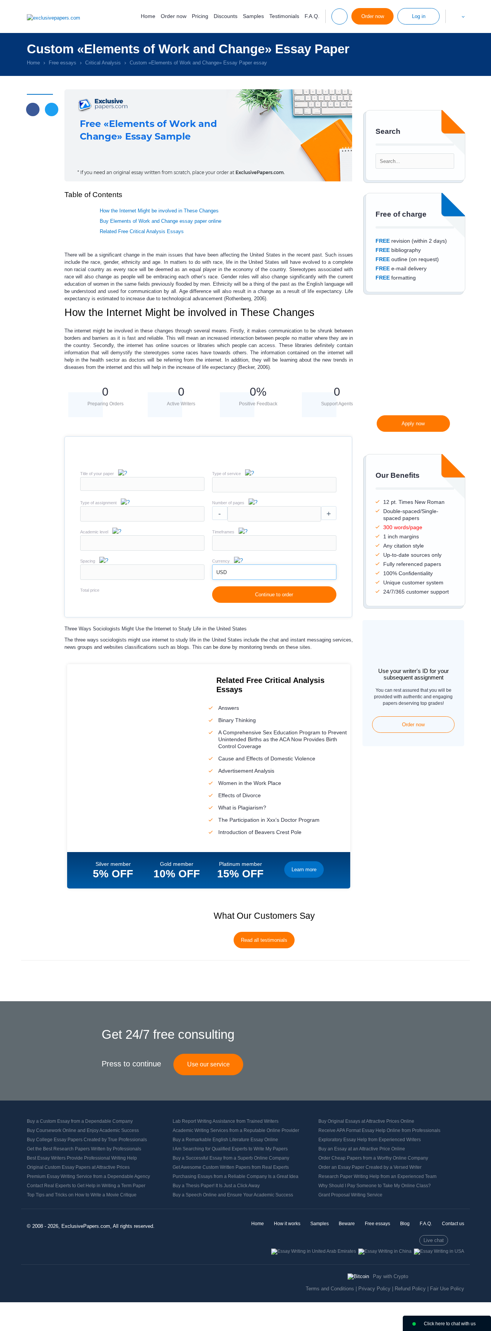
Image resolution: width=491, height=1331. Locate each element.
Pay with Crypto (390, 1276)
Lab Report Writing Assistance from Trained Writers (225, 1121)
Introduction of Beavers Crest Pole (260, 832)
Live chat (433, 1240)
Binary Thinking (237, 720)
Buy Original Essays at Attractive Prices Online (366, 1121)
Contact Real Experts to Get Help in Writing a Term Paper (86, 1185)
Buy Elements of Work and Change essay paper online (160, 221)
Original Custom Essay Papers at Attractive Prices (78, 1167)
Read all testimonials (264, 940)
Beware (347, 1223)
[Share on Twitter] (51, 109)
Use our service (208, 1064)
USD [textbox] (221, 572)
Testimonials (284, 16)
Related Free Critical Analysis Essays (142, 231)
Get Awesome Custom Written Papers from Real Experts (231, 1167)
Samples (253, 16)
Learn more (304, 869)
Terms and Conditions (330, 1289)
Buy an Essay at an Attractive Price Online (361, 1149)
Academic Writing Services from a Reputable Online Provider (236, 1130)
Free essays (377, 1223)
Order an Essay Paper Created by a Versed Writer (370, 1167)
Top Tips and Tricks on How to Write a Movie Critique (82, 1195)
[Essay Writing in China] (385, 1251)
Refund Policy (410, 1289)
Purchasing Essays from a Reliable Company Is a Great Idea (235, 1176)
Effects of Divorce (239, 795)
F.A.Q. (312, 16)
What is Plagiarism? (242, 808)
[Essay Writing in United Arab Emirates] (313, 1251)
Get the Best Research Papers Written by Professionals (84, 1149)
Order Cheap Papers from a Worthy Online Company (373, 1158)
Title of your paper (97, 473)
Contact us (453, 1223)
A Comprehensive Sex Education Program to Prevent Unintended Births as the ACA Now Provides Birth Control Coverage (282, 739)
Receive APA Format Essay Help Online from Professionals (379, 1130)
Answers (228, 708)
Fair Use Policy (447, 1289)
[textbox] (274, 484)
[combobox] (274, 491)
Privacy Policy (374, 1289)
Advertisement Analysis (246, 771)
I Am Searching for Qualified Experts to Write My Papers (230, 1149)
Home (148, 16)
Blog (405, 1223)
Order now (173, 16)
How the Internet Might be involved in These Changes (159, 211)
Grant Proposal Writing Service (350, 1195)
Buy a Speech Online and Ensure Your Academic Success (233, 1195)
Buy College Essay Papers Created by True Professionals (87, 1139)
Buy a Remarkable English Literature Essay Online (225, 1139)
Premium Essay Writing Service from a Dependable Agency (88, 1176)
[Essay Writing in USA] (439, 1251)
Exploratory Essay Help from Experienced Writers (369, 1139)
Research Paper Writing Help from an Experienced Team (377, 1176)
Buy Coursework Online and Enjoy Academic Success (83, 1130)
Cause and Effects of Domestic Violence (266, 758)
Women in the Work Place (249, 783)
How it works (287, 1223)
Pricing (200, 16)
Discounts (225, 16)
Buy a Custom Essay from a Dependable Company (80, 1121)
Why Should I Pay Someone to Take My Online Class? (374, 1185)
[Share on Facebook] (33, 109)
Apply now (413, 423)
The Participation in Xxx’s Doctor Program (269, 820)
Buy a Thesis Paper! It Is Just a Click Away (216, 1185)
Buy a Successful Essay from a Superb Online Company (231, 1158)
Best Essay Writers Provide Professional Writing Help (82, 1158)
